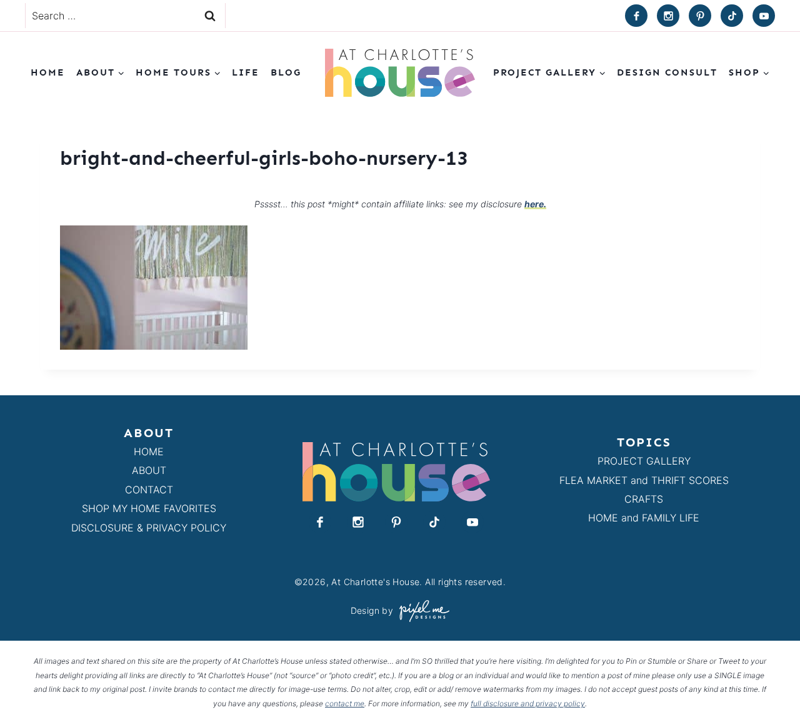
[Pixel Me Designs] (421, 611)
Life (245, 72)
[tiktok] (732, 15)
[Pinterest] (700, 15)
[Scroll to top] (767, 686)
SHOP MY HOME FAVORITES (149, 508)
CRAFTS (643, 499)
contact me (344, 703)
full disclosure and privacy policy (528, 703)
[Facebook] (636, 15)
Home (48, 72)
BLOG (286, 72)
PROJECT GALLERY (644, 461)
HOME (149, 451)
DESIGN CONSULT (667, 72)
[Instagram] (668, 15)
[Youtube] (763, 15)
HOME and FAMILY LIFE (643, 517)
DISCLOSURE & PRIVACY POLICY (148, 527)
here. (535, 204)
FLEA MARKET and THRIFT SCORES (644, 480)
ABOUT (149, 470)
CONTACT (149, 489)
